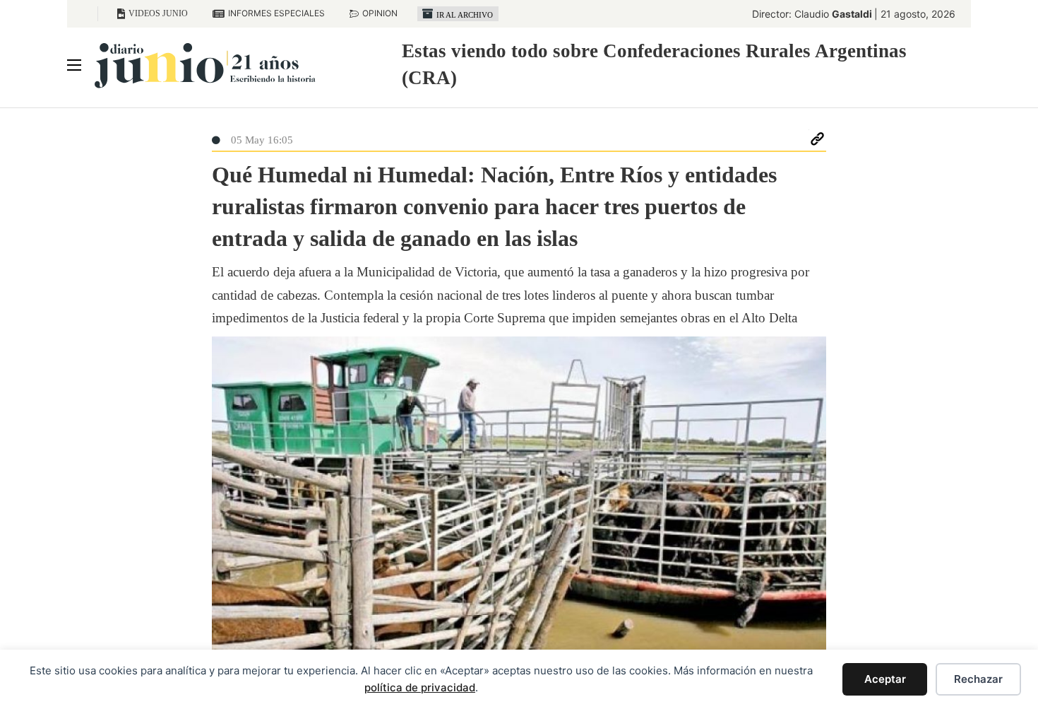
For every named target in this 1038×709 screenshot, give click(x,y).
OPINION (380, 13)
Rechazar (978, 679)
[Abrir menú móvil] (74, 65)
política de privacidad (419, 687)
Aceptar (885, 679)
